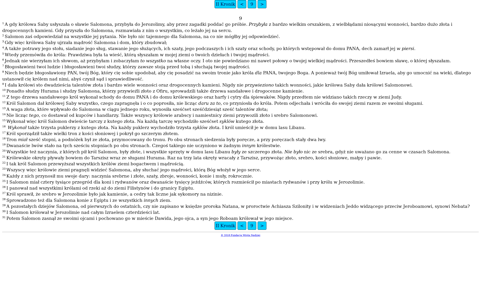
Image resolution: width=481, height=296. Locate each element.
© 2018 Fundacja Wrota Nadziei (240, 235)
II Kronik (225, 4)
